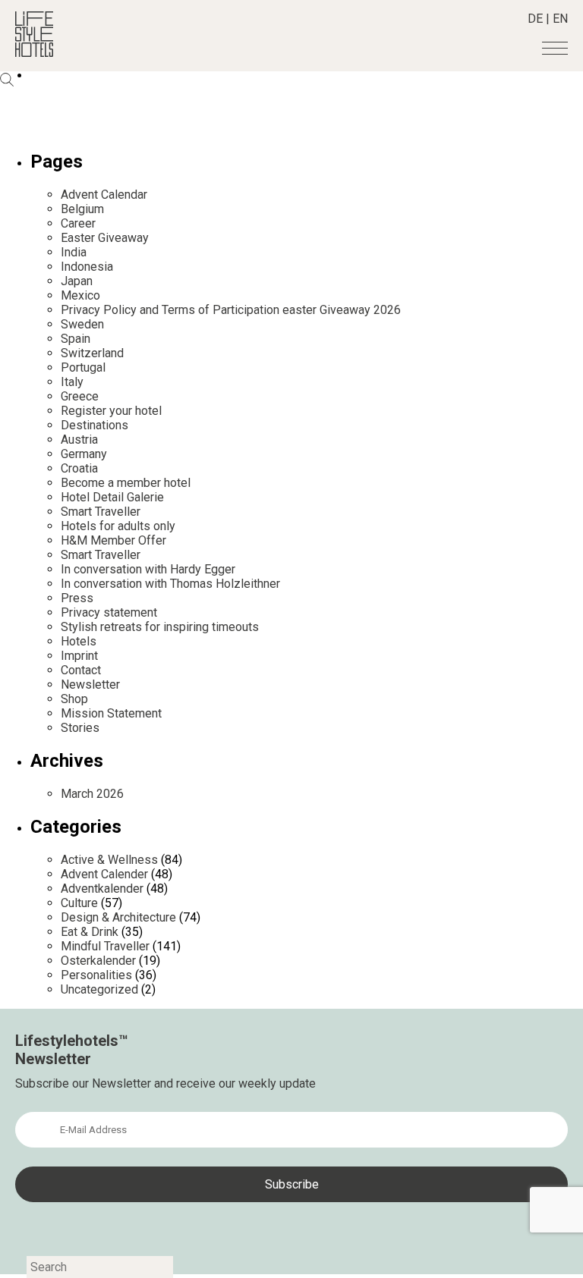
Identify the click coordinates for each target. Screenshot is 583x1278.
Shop (74, 699)
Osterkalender (98, 960)
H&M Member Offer (113, 540)
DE (535, 18)
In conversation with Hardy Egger (148, 569)
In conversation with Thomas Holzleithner (170, 583)
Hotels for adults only (118, 526)
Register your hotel (111, 410)
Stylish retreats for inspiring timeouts (160, 627)
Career (78, 223)
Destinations (94, 425)
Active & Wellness (109, 860)
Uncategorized (99, 989)
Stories (80, 728)
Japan (77, 281)
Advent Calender (104, 874)
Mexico (80, 295)
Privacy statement (109, 612)
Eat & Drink (89, 932)
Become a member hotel (126, 483)
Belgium (82, 209)
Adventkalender (102, 888)
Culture (79, 903)
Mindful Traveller (105, 946)
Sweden (82, 324)
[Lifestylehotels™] (34, 53)
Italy (72, 382)
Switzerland (92, 353)
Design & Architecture (118, 917)
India (74, 252)
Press (77, 598)
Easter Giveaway (105, 238)
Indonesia (87, 266)
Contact (81, 670)
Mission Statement (111, 713)
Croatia (79, 468)
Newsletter (90, 684)
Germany (84, 454)
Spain (75, 338)
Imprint (79, 655)
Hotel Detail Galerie (112, 497)
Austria (79, 439)
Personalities (96, 975)
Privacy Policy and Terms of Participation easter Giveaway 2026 (231, 310)
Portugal (83, 367)
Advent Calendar (104, 194)
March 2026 (92, 794)
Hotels (78, 641)
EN (560, 18)
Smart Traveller (100, 511)
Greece (80, 396)
